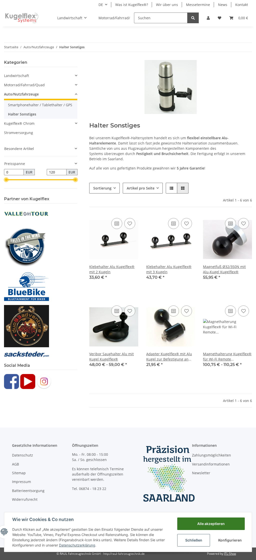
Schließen (193, 540)
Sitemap (19, 472)
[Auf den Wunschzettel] (129, 223)
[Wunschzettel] (219, 17)
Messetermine (198, 4)
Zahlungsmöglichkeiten (211, 455)
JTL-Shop (230, 554)
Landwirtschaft (16, 75)
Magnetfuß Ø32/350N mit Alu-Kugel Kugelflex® (224, 269)
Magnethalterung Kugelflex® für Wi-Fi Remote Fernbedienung (227, 357)
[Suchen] (193, 17)
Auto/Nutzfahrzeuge (21, 94)
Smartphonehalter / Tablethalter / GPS (40, 104)
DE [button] (100, 4)
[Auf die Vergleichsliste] (116, 223)
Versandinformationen (211, 464)
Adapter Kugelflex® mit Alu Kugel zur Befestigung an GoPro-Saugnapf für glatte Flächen (169, 357)
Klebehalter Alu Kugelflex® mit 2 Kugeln (111, 269)
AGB (15, 464)
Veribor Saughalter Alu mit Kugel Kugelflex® (111, 357)
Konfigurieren (230, 540)
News (222, 4)
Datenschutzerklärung (77, 545)
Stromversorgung (18, 132)
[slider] (6, 179)
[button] (208, 17)
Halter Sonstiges (22, 114)
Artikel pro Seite (140, 188)
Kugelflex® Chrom (19, 123)
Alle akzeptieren (211, 524)
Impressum (21, 481)
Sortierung (102, 188)
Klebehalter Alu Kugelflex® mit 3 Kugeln (169, 269)
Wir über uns (167, 4)
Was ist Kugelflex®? (131, 4)
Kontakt (241, 4)
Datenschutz (22, 455)
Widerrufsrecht (25, 499)
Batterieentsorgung (28, 490)
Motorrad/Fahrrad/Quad (24, 84)
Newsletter (201, 472)
